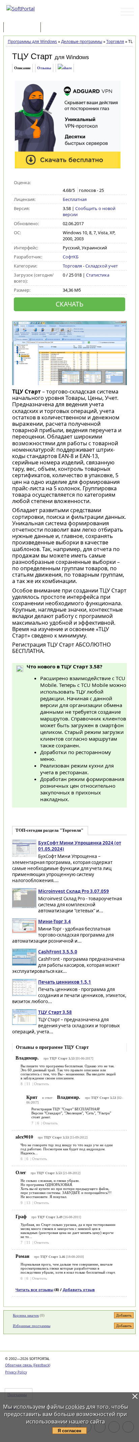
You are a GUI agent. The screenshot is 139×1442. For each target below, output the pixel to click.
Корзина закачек (26, 1315)
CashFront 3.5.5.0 (57, 952)
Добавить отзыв (79, 1289)
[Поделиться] (65, 68)
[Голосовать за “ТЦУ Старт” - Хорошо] (87, 182)
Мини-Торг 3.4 (54, 921)
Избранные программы (31, 1326)
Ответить (41, 1084)
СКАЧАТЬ (69, 303)
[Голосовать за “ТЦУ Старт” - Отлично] (94, 182)
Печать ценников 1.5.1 (64, 982)
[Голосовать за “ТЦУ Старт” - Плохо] (73, 182)
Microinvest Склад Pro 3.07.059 (73, 891)
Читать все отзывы (34, 1289)
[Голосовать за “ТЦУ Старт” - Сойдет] (80, 182)
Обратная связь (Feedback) (27, 1365)
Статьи (57, 28)
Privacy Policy (16, 1372)
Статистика (97, 275)
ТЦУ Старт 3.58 (55, 1012)
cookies (75, 1406)
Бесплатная (75, 199)
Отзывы (44, 68)
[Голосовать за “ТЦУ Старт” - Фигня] (66, 182)
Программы (23, 28)
